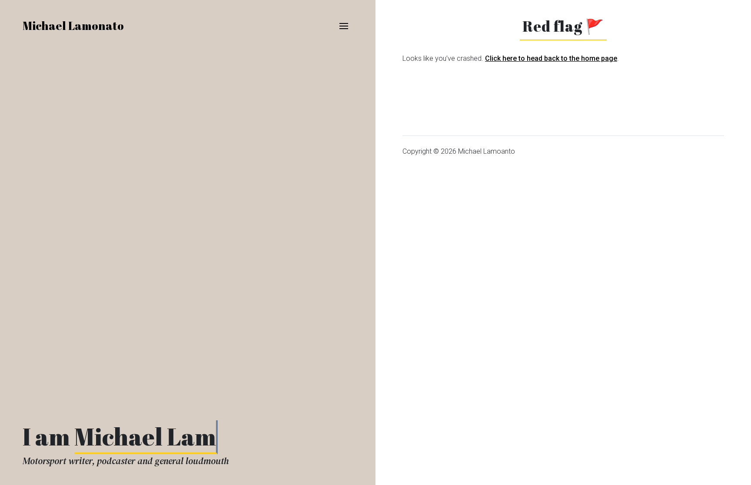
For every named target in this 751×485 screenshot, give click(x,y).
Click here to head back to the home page (551, 58)
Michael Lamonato (73, 25)
